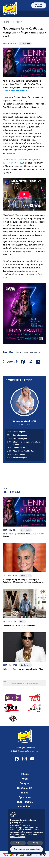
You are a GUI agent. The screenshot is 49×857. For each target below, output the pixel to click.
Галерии (25, 783)
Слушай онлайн (38, 5)
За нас (24, 792)
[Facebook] (17, 759)
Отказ (35, 842)
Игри (25, 778)
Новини (16, 22)
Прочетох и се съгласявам (26, 849)
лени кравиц (36, 352)
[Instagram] (24, 759)
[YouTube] (32, 759)
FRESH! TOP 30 (24, 802)
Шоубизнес (25, 43)
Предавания (24, 788)
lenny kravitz (22, 352)
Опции (18, 842)
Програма (25, 797)
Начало (6, 22)
